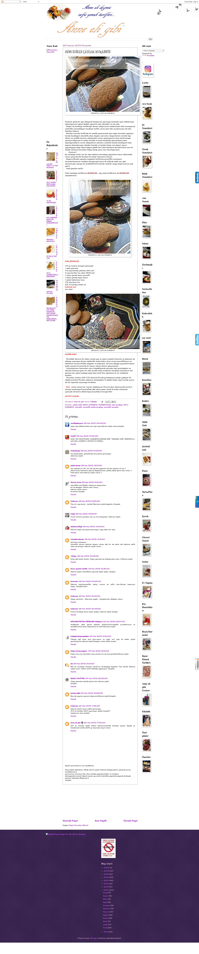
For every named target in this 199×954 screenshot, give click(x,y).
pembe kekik (75, 693)
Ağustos (106, 905)
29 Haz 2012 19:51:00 (98, 651)
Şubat (105, 924)
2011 (106, 932)
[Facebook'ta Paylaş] (113, 402)
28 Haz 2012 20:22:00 (90, 581)
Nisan (105, 918)
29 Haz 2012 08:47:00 (114, 621)
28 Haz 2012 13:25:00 (89, 501)
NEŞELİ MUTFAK (78, 678)
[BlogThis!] (108, 402)
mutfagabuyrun (77, 423)
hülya (73, 514)
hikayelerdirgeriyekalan (80, 636)
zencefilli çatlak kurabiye (93, 407)
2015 (106, 880)
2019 (106, 871)
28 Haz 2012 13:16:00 (92, 482)
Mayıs (106, 915)
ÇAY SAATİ (83, 405)
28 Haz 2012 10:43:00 (91, 451)
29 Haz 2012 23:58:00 (92, 693)
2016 (106, 877)
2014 (106, 884)
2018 (106, 874)
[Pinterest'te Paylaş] (115, 402)
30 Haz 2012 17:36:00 (89, 706)
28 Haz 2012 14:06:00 (93, 526)
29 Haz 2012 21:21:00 (84, 664)
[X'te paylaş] (110, 402)
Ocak (105, 928)
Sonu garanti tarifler (79, 569)
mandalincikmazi (77, 539)
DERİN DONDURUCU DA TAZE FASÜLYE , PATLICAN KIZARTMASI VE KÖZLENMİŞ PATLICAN (52, 308)
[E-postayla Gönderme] (102, 401)
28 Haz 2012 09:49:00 (95, 423)
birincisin (74, 581)
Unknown (74, 501)
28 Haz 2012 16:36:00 (99, 569)
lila (72, 664)
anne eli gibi (75, 723)
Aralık (105, 893)
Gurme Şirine (76, 482)
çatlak (75, 405)
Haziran (106, 912)
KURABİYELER (105, 405)
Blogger (94, 938)
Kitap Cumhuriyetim (79, 651)
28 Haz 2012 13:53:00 (86, 514)
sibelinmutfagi (76, 526)
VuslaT (73, 436)
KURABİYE (93, 405)
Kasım (105, 896)
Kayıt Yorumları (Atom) (78, 825)
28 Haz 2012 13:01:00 (91, 465)
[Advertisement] (100, 801)
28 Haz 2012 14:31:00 (95, 539)
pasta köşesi (75, 465)
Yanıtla (73, 429)
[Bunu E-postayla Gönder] (106, 402)
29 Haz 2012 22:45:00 (96, 678)
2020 (107, 868)
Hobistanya (75, 451)
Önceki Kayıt (131, 820)
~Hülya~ (74, 556)
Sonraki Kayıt (70, 820)
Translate (150, 55)
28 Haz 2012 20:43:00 (90, 609)
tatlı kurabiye (117, 405)
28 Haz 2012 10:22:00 (87, 436)
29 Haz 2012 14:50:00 (100, 636)
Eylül (105, 902)
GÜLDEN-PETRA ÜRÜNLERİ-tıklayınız (86, 621)
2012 (106, 890)
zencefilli (78, 407)
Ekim (105, 899)
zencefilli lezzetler (111, 407)
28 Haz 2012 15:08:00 (88, 556)
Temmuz (106, 908)
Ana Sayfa (101, 820)
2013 (106, 887)
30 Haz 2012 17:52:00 (94, 723)
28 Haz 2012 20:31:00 (89, 596)
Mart (105, 921)
